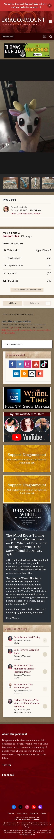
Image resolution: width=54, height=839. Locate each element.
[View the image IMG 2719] (24, 183)
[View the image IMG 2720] (10, 183)
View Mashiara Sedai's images (26, 213)
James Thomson (23, 640)
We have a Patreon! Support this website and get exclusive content (25, 5)
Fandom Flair (11, 236)
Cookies (43, 813)
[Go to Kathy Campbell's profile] (10, 701)
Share (13, 303)
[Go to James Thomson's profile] (10, 638)
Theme (10, 813)
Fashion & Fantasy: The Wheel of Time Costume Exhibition (27, 703)
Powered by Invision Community (27, 819)
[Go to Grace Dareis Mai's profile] (10, 685)
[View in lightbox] (27, 116)
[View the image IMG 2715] (35, 183)
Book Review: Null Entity (27, 637)
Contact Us (34, 813)
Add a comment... (14, 344)
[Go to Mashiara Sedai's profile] (6, 209)
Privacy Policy (22, 813)
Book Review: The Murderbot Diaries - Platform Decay (25, 668)
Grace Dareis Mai (24, 690)
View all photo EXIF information (27, 290)
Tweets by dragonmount (15, 770)
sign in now (15, 327)
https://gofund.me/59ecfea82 (27, 612)
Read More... (12, 618)
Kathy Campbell (23, 709)
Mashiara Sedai (20, 207)
